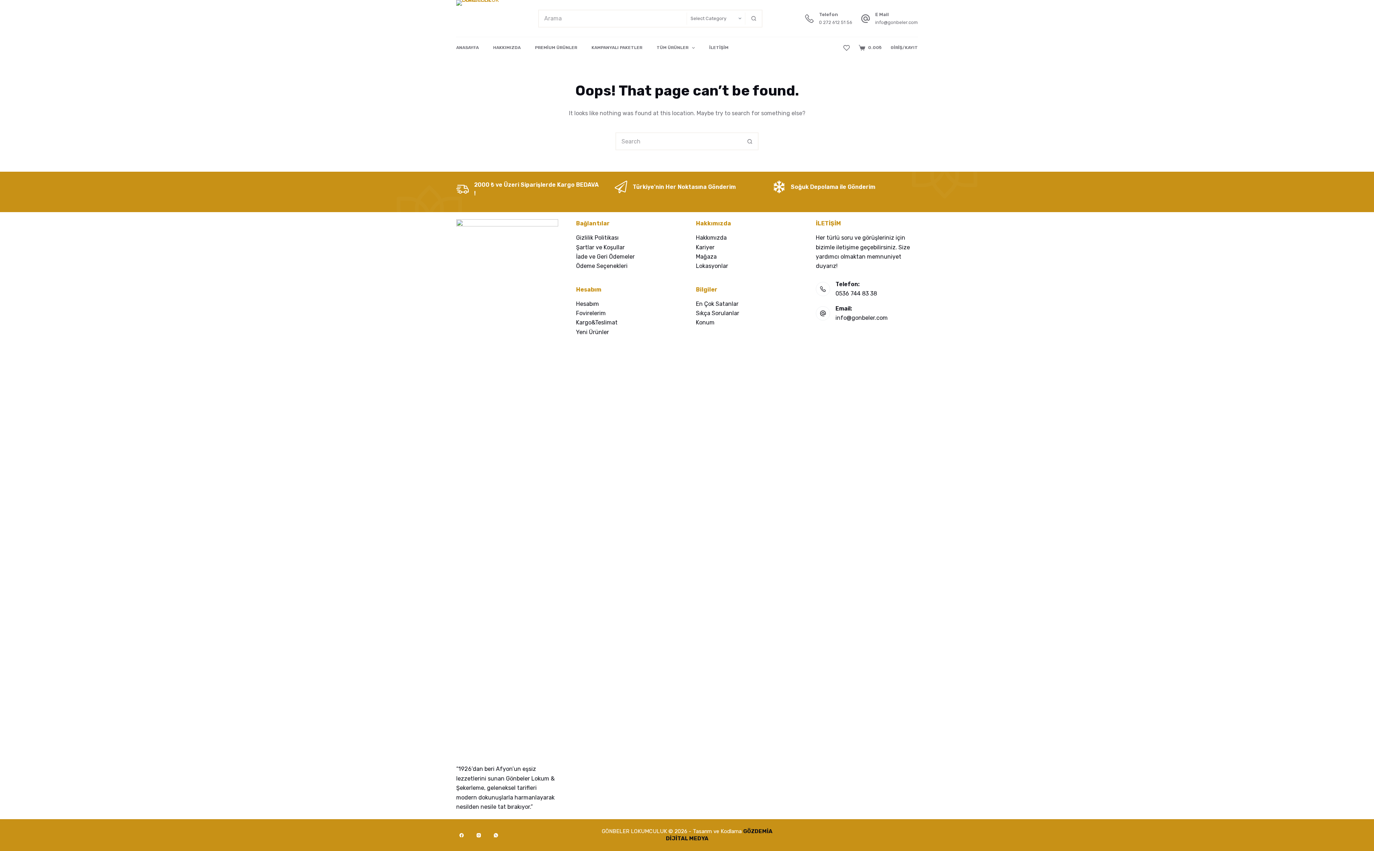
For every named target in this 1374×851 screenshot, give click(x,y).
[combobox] (613, 19)
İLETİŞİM (719, 47)
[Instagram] (478, 835)
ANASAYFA (467, 47)
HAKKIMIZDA (507, 47)
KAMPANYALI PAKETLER (616, 47)
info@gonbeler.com (896, 22)
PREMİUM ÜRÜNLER (556, 47)
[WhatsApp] (496, 835)
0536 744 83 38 (856, 293)
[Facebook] (461, 835)
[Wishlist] (846, 48)
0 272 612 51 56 (835, 22)
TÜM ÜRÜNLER (672, 47)
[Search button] (753, 18)
